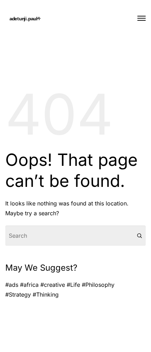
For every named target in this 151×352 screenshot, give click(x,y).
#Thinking (46, 294)
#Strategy (18, 294)
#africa (29, 284)
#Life (73, 284)
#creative (52, 284)
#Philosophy (98, 284)
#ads (11, 284)
